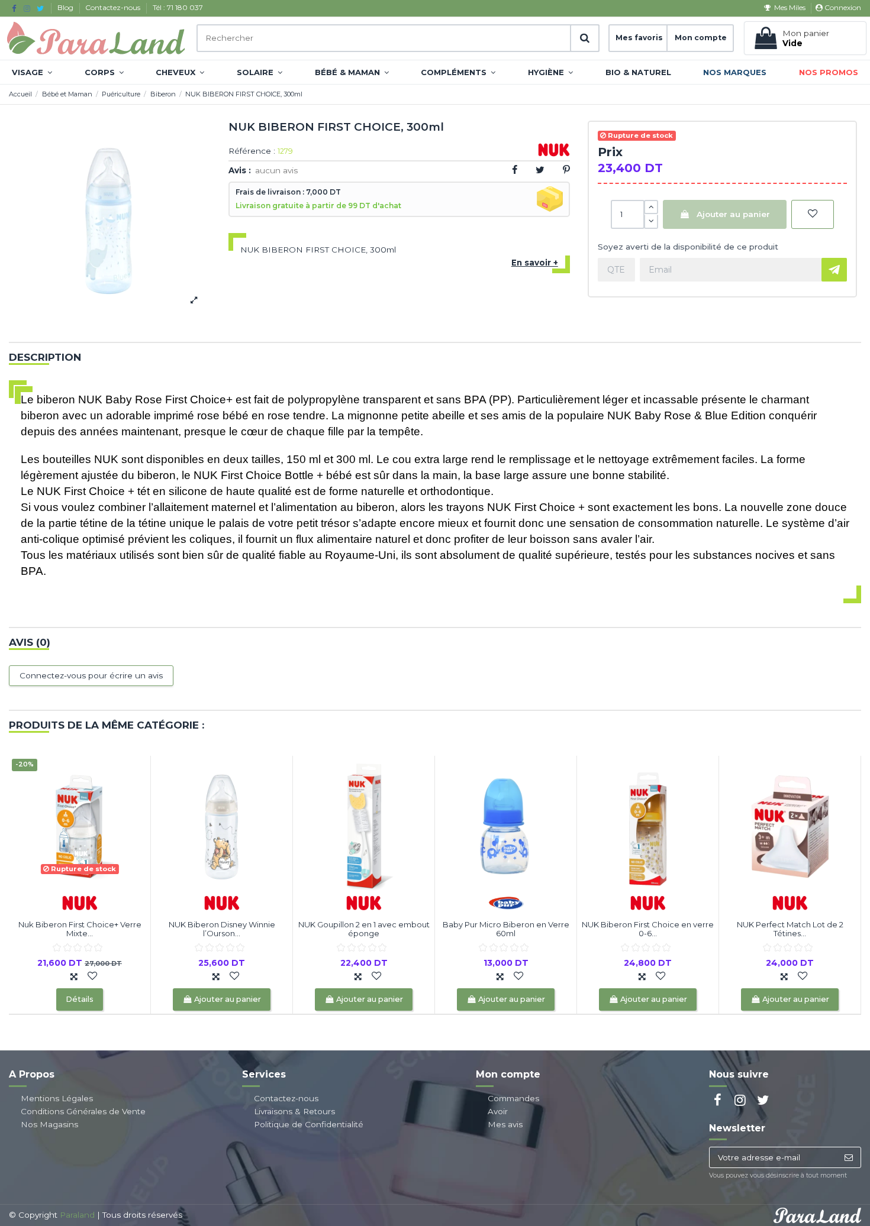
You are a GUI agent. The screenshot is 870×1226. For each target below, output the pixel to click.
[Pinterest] (566, 170)
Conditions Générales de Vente (83, 1111)
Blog (66, 7)
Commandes (513, 1098)
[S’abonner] (848, 1157)
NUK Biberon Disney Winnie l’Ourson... (222, 929)
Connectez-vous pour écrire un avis (91, 675)
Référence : (251, 151)
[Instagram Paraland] (27, 8)
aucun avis (276, 170)
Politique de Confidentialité (308, 1124)
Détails (80, 999)
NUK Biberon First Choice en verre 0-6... (648, 929)
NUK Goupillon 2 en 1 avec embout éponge (364, 929)
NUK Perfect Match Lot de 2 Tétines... (790, 929)
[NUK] (80, 902)
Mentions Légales (57, 1098)
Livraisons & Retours (294, 1111)
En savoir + (534, 262)
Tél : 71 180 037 (178, 7)
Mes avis (505, 1124)
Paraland (77, 1214)
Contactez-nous (113, 7)
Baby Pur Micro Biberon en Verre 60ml (506, 929)
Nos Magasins (49, 1124)
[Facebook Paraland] (14, 8)
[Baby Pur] (506, 902)
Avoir (498, 1111)
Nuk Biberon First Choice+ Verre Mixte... (79, 929)
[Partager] (514, 170)
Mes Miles (789, 7)
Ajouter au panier (733, 214)
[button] (32, 72)
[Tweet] (540, 170)
